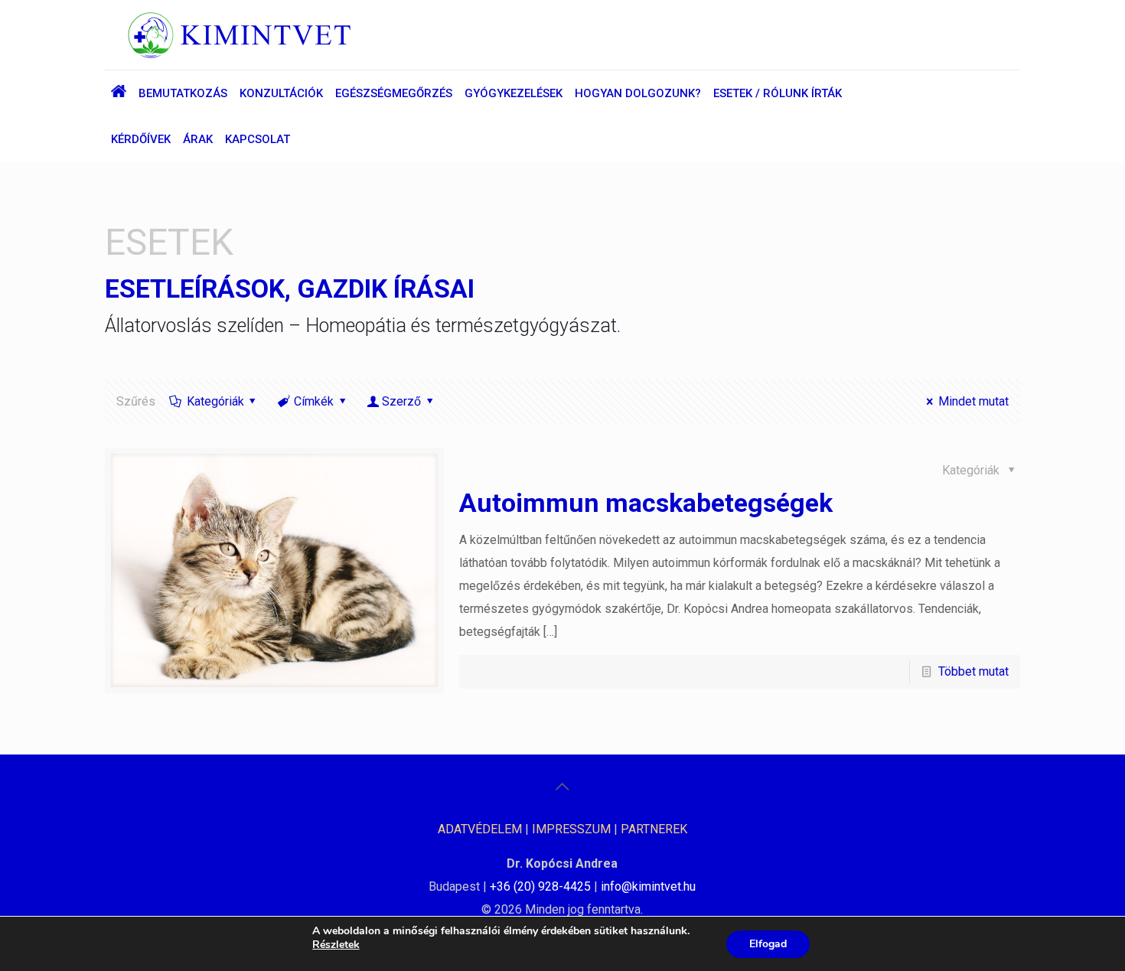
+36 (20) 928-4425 (540, 886)
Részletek (336, 945)
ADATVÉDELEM (480, 829)
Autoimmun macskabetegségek (646, 502)
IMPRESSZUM (571, 829)
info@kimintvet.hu (648, 886)
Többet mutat (973, 671)
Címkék (314, 401)
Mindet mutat (973, 401)
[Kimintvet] (239, 35)
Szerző (401, 401)
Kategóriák (215, 401)
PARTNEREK (654, 829)
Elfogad (768, 944)
